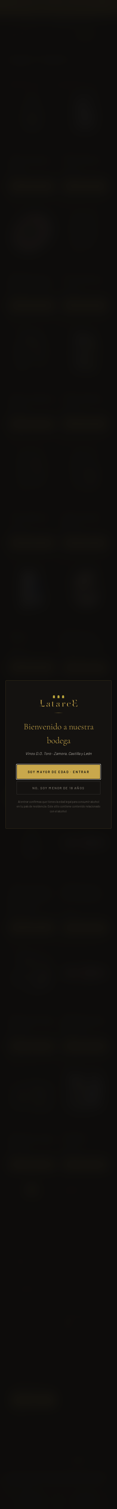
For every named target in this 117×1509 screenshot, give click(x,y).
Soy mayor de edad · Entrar (59, 772)
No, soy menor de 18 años (58, 788)
